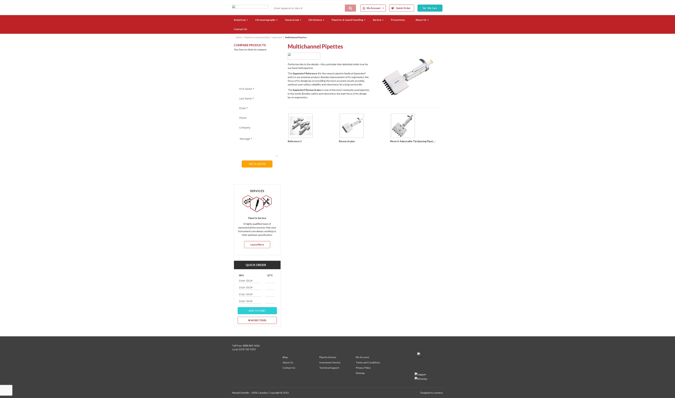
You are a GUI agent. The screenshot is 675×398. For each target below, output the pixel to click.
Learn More (257, 244)
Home (239, 37)
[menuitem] (239, 19)
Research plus (347, 141)
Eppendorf (277, 37)
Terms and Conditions (368, 362)
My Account (362, 357)
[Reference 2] (313, 126)
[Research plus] (364, 126)
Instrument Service (329, 362)
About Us (288, 362)
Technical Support (329, 367)
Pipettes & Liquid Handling (257, 37)
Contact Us (289, 367)
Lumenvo (438, 392)
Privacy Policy (363, 367)
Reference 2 (294, 141)
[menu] (337, 24)
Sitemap (360, 372)
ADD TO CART (257, 310)
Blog (285, 357)
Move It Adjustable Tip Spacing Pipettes (413, 141)
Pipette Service (327, 357)
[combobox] (313, 8)
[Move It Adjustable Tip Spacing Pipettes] (415, 126)
